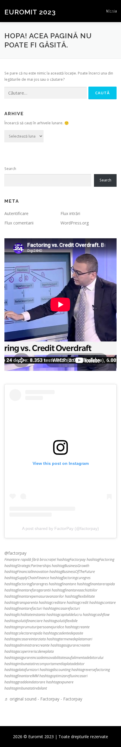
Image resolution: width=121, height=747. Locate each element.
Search (10, 168)
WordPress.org (74, 223)
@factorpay (15, 553)
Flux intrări (70, 213)
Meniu (111, 11)
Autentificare (16, 213)
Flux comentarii (18, 223)
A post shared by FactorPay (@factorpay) (60, 528)
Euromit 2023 (30, 12)
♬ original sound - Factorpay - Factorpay (43, 699)
